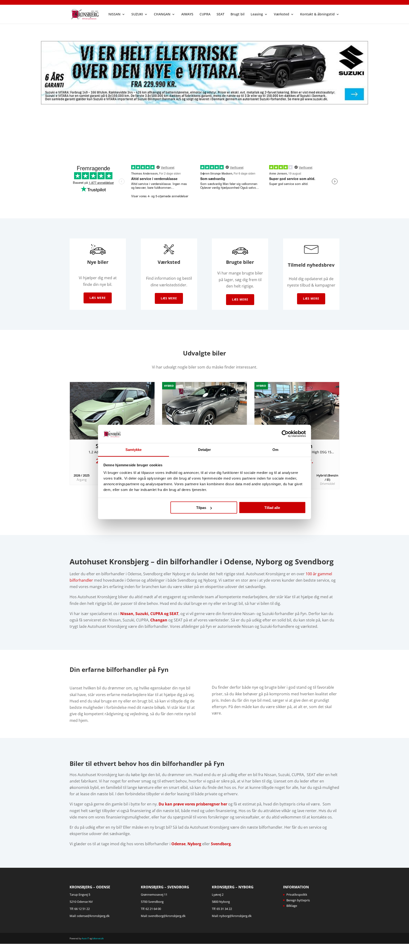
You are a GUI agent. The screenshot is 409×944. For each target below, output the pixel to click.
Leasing (257, 14)
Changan (158, 620)
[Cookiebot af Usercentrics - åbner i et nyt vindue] (285, 433)
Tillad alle (272, 508)
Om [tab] (275, 449)
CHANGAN (162, 14)
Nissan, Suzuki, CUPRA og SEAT (149, 613)
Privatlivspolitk (296, 894)
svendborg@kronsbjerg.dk (167, 916)
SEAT (220, 14)
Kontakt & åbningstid (317, 14)
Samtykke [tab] (133, 449)
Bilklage (291, 906)
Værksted (281, 14)
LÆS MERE (311, 299)
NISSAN (114, 14)
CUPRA (205, 14)
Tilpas (201, 508)
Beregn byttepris (298, 900)
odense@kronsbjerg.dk (93, 916)
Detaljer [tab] (204, 449)
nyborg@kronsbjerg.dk (235, 916)
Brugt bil (238, 14)
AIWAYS (187, 14)
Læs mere (97, 298)
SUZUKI (137, 14)
